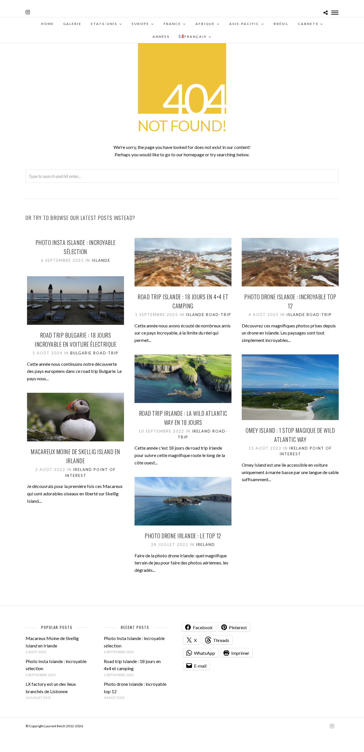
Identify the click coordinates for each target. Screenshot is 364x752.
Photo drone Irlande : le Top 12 (183, 535)
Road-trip (218, 314)
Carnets (308, 24)
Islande (101, 260)
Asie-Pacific (244, 24)
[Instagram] (28, 12)
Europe (140, 24)
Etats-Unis (104, 24)
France (172, 24)
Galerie (72, 24)
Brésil (281, 24)
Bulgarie (81, 353)
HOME (47, 24)
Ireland (201, 431)
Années (160, 36)
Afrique (205, 24)
